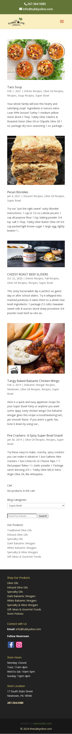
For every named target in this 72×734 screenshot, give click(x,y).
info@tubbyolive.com (28, 629)
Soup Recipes (26, 95)
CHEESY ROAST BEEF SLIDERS (27, 274)
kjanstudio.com (43, 723)
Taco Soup (14, 87)
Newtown (13, 389)
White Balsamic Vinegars (22, 547)
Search (43, 516)
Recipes (11, 95)
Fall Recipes (52, 278)
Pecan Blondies (17, 192)
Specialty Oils (15, 539)
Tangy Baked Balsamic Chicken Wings (33, 381)
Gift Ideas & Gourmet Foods (24, 556)
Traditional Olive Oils (19, 530)
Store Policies (15, 613)
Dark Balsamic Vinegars (21, 543)
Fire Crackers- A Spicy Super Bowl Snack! (35, 435)
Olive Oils (12, 583)
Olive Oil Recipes (53, 91)
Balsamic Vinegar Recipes (39, 385)
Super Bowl (42, 95)
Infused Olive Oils (17, 534)
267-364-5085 (36, 4)
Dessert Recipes (33, 196)
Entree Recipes (33, 91)
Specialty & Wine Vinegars (22, 552)
